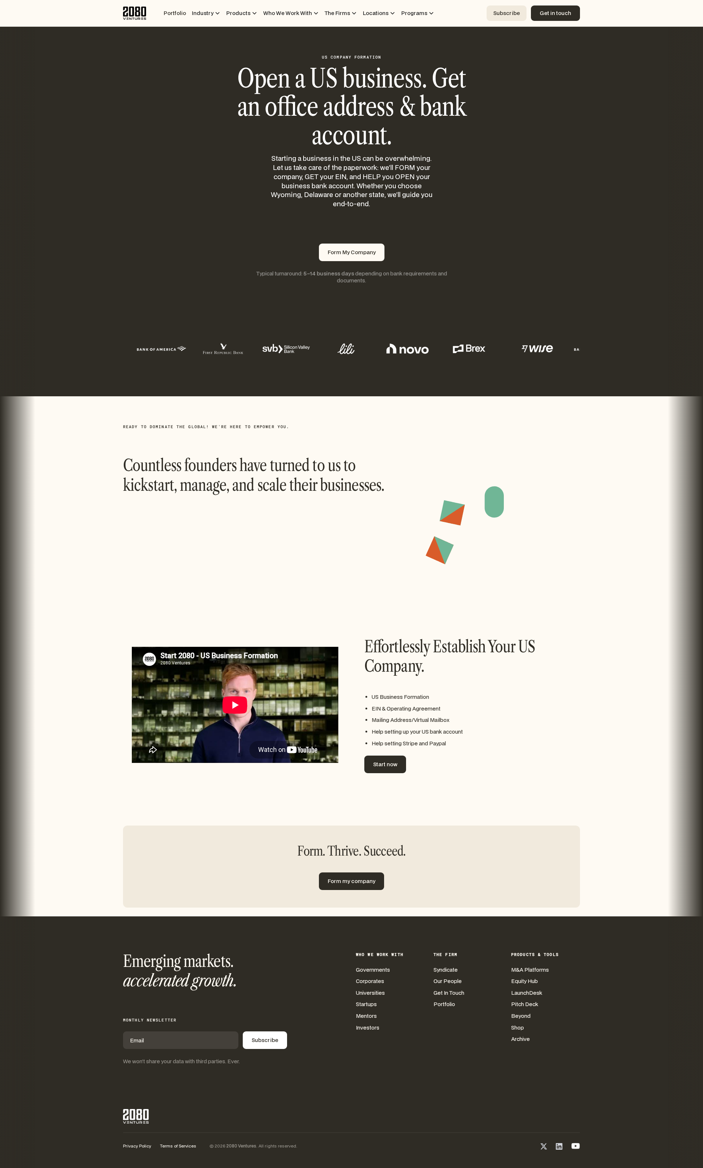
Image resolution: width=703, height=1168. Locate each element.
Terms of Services (178, 1146)
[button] (206, 13)
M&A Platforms (530, 969)
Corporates (370, 981)
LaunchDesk (526, 992)
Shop (517, 1027)
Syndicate (446, 969)
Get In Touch (449, 992)
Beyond (521, 1015)
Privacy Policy (137, 1146)
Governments (373, 969)
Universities (370, 992)
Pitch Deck (524, 1004)
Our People (448, 981)
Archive (520, 1038)
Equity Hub (524, 981)
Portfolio (175, 13)
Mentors (366, 1015)
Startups (366, 1004)
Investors (367, 1027)
